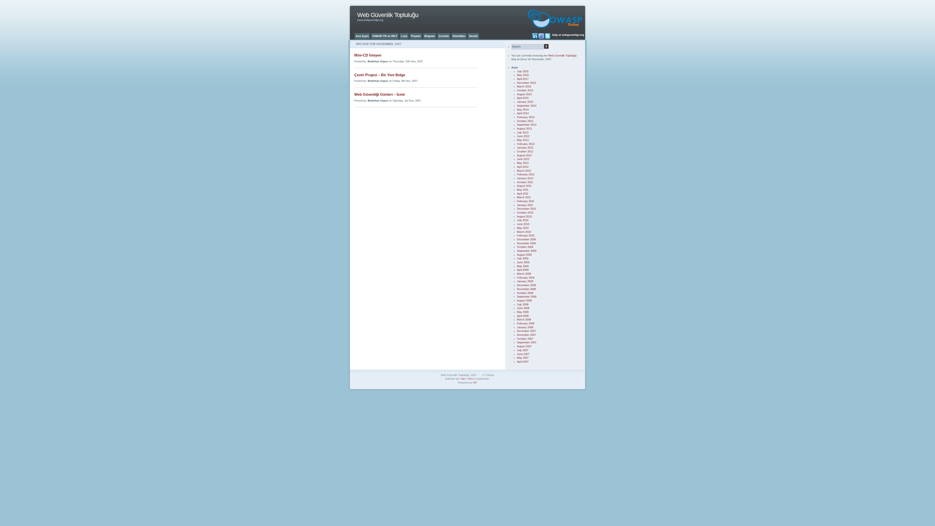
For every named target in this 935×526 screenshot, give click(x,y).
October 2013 (525, 121)
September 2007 (526, 342)
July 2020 (522, 71)
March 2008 (524, 319)
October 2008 (525, 292)
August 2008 (524, 300)
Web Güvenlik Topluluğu (387, 15)
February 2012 (525, 174)
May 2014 (523, 109)
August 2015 (524, 94)
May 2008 (523, 311)
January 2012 (525, 178)
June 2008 (523, 308)
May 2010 (523, 227)
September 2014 (526, 105)
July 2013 (522, 132)
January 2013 (525, 147)
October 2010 (525, 212)
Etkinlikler (459, 36)
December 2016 (526, 82)
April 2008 (523, 315)
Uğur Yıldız (466, 378)
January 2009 (525, 281)
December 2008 (526, 285)
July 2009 (522, 258)
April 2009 (523, 269)
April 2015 (523, 97)
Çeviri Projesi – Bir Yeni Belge (379, 75)
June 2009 (523, 262)
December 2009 (526, 239)
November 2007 (526, 334)
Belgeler (429, 36)
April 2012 (523, 166)
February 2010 (525, 235)
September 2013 (526, 124)
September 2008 (526, 296)
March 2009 (524, 273)
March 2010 (524, 231)
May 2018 (523, 75)
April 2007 (523, 361)
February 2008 (525, 323)
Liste (404, 36)
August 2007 (524, 346)
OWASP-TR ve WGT (384, 36)
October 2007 (525, 338)
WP (475, 382)
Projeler (416, 36)
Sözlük (473, 36)
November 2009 (526, 243)
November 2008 (526, 289)
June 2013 (523, 136)
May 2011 (522, 189)
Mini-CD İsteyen (367, 55)
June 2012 (523, 159)
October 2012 (525, 151)
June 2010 (523, 224)
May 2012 (523, 162)
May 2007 (523, 357)
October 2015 (525, 90)
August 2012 (524, 155)
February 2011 (525, 201)
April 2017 (523, 78)
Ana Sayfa (362, 36)
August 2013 (524, 128)
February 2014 (525, 117)
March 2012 (524, 170)
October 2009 (525, 246)
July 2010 (522, 220)
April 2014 (523, 113)
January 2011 (525, 205)
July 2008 (522, 304)
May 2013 (523, 140)
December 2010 (526, 208)
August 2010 (524, 216)
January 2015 (525, 101)
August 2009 (524, 254)
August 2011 (524, 185)
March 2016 (524, 86)
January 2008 (525, 327)
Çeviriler (444, 36)
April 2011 (522, 193)
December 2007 (526, 330)
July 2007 (522, 350)
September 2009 (526, 250)
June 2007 (523, 354)
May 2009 (523, 266)
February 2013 (525, 143)
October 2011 (525, 182)
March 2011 (524, 197)
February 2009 (525, 277)
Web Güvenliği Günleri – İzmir (379, 94)
